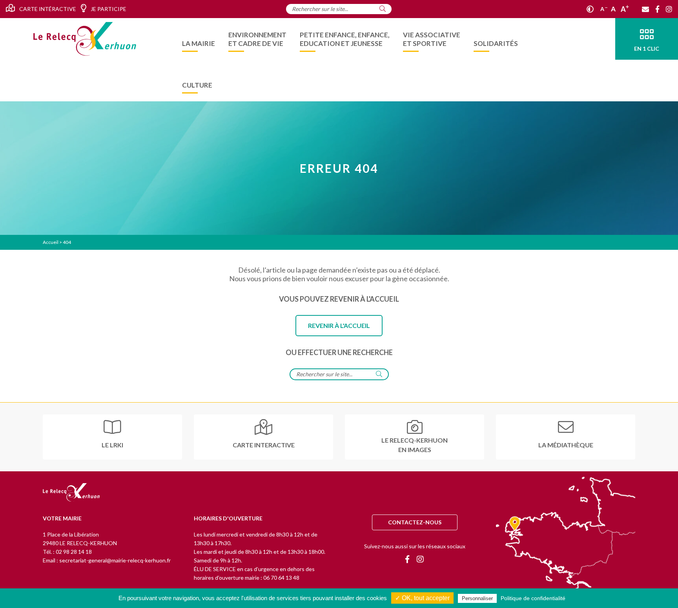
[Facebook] (657, 9)
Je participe (107, 8)
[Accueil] (84, 39)
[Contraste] (590, 9)
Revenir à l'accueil (339, 325)
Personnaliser (477, 598)
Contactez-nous (414, 522)
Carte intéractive (47, 8)
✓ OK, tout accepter (422, 598)
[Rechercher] (382, 8)
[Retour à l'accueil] (71, 493)
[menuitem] (198, 39)
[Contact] (645, 9)
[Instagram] (669, 9)
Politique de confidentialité (533, 598)
